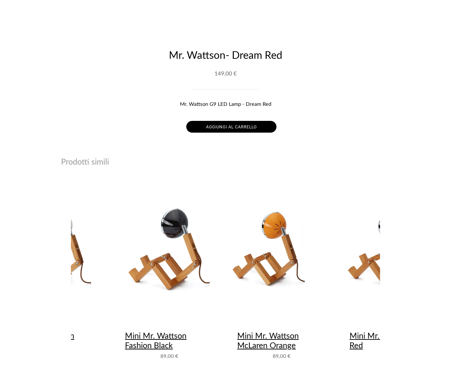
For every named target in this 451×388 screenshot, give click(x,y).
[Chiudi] (11, 9)
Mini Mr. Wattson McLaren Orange (268, 341)
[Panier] (439, 9)
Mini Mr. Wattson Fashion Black (156, 341)
